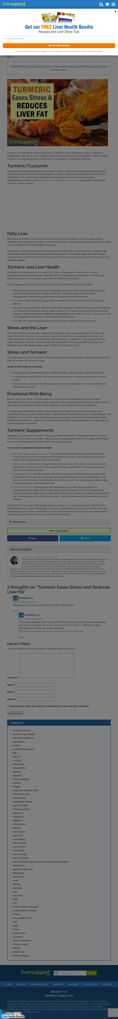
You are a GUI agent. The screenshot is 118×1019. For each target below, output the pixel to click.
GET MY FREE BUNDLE (59, 45)
